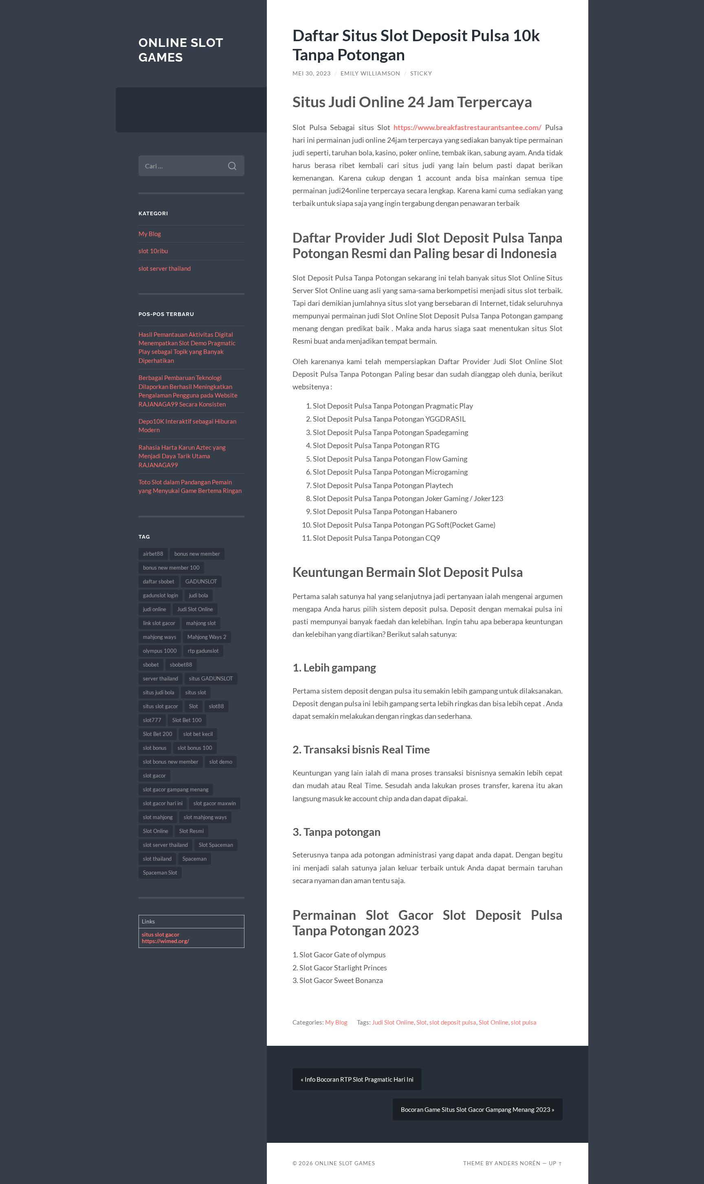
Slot (193, 706)
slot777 (152, 720)
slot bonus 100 (195, 747)
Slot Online (155, 831)
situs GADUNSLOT (211, 678)
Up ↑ (556, 1163)
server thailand (160, 678)
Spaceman (195, 858)
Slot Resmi (191, 831)
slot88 (216, 706)
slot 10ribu (153, 250)
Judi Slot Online (195, 609)
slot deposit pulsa (452, 1022)
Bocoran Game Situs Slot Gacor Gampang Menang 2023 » (477, 1109)
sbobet (151, 664)
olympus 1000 (160, 650)
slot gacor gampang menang (176, 789)
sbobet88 (181, 664)
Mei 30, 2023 (312, 73)
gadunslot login (160, 595)
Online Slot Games (181, 49)
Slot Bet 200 (157, 734)
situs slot (195, 692)
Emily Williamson (370, 73)
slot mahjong (158, 817)
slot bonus (155, 747)
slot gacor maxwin (215, 803)
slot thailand (157, 858)
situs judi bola (158, 692)
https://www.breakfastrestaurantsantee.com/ (467, 127)
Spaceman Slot (160, 872)
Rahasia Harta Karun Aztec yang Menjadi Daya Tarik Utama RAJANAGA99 (182, 456)
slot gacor (154, 775)
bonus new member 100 (171, 567)
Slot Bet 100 (187, 720)
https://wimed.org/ (165, 940)
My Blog (150, 233)
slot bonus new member (170, 761)
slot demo (220, 761)
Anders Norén (518, 1163)
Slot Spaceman (216, 845)
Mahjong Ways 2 (207, 637)
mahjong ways (159, 637)
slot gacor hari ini (163, 803)
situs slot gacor (160, 706)
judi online (154, 609)
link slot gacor (159, 623)
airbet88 (153, 553)
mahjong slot (201, 623)
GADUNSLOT (201, 581)
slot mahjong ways (205, 817)
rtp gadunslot (203, 650)
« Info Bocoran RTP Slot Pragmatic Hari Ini (357, 1079)
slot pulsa (524, 1022)
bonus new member (197, 553)
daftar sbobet (158, 581)
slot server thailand (165, 268)
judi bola (198, 595)
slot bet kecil (198, 734)
